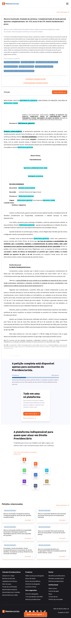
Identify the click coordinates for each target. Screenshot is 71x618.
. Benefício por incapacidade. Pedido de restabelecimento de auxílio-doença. (52, 551)
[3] (51, 306)
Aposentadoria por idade (10, 595)
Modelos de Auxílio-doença (27, 62)
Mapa (50, 594)
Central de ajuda (54, 591)
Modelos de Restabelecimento (26, 66)
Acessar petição (59, 92)
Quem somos (53, 588)
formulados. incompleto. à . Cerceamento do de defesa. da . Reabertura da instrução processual (18, 550)
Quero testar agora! (34, 614)
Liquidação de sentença (9, 581)
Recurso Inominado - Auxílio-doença (44, 66)
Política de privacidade (56, 599)
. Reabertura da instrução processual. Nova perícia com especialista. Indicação (52, 515)
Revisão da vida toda (8, 578)
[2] (5, 298)
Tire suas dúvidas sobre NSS (34, 597)
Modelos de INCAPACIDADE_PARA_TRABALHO (46, 62)
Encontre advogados (31, 594)
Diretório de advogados (32, 584)
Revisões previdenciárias (56, 578)
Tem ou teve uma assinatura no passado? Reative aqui (25, 453)
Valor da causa (6, 584)
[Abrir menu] (67, 3)
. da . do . (17, 515)
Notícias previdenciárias (32, 599)
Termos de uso (53, 597)
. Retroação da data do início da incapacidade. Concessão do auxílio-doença (52, 532)
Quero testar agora (31, 414)
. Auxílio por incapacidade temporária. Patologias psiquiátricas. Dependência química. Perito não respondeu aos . (17, 532)
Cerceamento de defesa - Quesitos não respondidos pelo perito (19, 71)
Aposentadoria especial (9, 589)
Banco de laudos (30, 578)
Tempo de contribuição (9, 587)
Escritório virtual (30, 587)
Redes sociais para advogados (34, 576)
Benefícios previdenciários (57, 576)
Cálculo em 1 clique (8, 576)
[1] (42, 286)
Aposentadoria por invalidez (11, 592)
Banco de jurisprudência (32, 581)
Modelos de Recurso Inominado (12, 62)
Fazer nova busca (62, 12)
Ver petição (28, 520)
